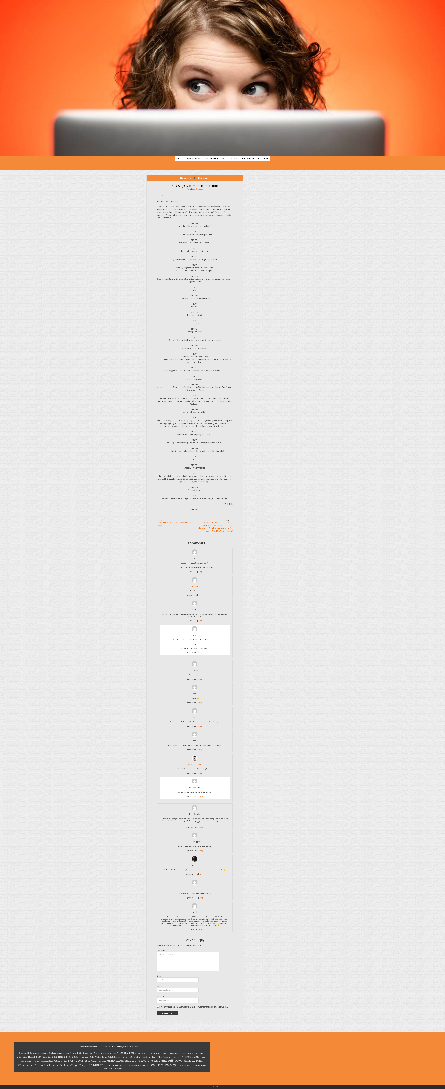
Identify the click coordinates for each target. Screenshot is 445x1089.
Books (81, 1053)
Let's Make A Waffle (177, 1057)
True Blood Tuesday (162, 1065)
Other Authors (55, 1061)
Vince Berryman (194, 764)
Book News (72, 1053)
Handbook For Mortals (167, 1053)
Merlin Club (192, 1056)
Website (160, 996)
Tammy (194, 586)
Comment (161, 950)
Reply (200, 572)
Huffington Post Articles (183, 1053)
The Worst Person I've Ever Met (114, 1065)
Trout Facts (132, 1065)
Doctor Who (109, 1053)
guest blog (156, 1053)
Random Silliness (115, 1060)
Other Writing (91, 1060)
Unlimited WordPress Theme (215, 1087)
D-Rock (101, 1053)
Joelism (166, 1057)
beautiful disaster (60, 1053)
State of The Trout (136, 1060)
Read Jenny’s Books (192, 158)
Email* (159, 986)
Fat (151, 1053)
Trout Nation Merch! (250, 158)
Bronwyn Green (89, 1053)
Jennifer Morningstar (83, 1057)
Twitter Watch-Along (188, 1065)
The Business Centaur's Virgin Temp (65, 1065)
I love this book (199, 1053)
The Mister (94, 1064)
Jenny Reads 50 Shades (103, 1056)
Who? (178, 158)
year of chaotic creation (115, 1068)
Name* (160, 976)
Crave (96, 1053)
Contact (265, 158)
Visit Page (222, 78)
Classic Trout (232, 158)
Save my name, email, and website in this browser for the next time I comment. (193, 1007)
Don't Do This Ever (124, 1052)
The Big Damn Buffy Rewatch (167, 1060)
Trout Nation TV (143, 1065)
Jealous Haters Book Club (63, 1056)
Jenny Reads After (154, 1057)
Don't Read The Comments (142, 1053)
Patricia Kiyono (102, 1061)
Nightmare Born (44, 1061)
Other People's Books (73, 1060)
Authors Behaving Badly (42, 1052)
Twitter (178, 1065)
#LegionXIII (25, 1052)
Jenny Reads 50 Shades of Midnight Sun (131, 1057)
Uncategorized (198, 189)
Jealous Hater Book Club (213, 158)
